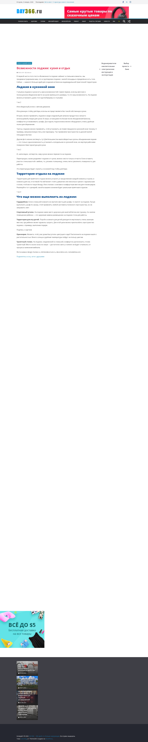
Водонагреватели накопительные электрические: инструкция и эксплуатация (109, 69)
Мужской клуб (66, 21)
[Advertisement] (74, 45)
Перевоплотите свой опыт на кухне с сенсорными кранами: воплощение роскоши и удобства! (26, 665)
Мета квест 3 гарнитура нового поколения (59, 2)
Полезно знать (23, 21)
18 (119, 21)
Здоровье (34, 21)
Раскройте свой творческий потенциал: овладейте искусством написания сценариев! (27, 709)
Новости (107, 21)
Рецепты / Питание (95, 21)
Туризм (42, 21)
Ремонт (76, 21)
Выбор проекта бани (125, 66)
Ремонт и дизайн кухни (24, 63)
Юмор (84, 21)
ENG (114, 21)
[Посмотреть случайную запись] (129, 21)
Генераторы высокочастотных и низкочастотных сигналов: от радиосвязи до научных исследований (26, 693)
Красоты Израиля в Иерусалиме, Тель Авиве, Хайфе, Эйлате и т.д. (26, 682)
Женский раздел (53, 21)
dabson (29, 72)
